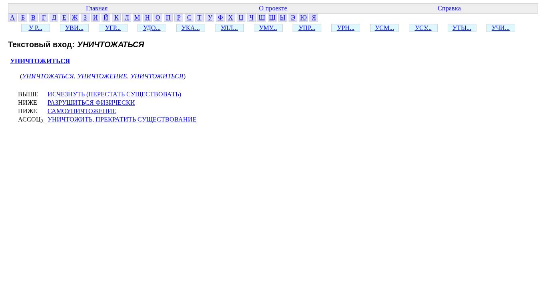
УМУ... (268, 27)
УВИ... (74, 27)
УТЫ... (461, 27)
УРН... (346, 27)
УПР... (307, 27)
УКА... (190, 27)
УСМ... (384, 27)
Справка (449, 8)
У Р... (35, 27)
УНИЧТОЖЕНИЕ (102, 76)
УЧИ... (501, 27)
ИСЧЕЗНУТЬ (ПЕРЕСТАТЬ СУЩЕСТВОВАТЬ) (114, 94)
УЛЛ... (229, 27)
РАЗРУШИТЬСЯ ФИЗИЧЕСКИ (91, 102)
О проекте (273, 8)
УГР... (113, 27)
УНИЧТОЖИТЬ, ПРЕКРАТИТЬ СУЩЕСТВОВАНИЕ (122, 119)
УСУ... (423, 27)
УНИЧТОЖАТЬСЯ (48, 76)
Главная (97, 8)
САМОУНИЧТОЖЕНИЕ (82, 111)
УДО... (152, 27)
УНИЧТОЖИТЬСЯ (40, 61)
